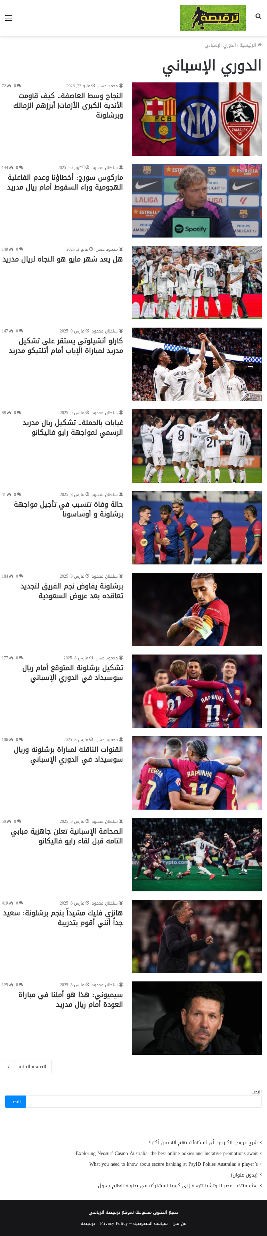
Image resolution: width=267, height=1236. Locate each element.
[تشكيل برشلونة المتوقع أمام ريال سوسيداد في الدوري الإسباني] (197, 691)
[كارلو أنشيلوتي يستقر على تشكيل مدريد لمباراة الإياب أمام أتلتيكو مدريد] (197, 364)
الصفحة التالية (32, 1066)
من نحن (179, 1223)
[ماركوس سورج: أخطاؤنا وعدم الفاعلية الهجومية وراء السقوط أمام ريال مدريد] (197, 201)
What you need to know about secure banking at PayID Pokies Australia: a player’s (173, 1164)
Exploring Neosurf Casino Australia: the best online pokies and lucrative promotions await (167, 1153)
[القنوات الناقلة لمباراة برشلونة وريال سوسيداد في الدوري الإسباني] (197, 773)
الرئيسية (249, 45)
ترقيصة (88, 1223)
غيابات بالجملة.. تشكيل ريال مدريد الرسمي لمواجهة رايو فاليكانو (73, 427)
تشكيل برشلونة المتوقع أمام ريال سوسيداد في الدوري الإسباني (72, 672)
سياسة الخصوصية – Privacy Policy (134, 1223)
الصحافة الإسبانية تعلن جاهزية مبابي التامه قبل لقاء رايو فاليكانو (67, 836)
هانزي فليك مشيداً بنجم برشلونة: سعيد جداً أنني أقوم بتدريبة (63, 917)
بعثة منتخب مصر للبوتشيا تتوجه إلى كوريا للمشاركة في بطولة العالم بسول (178, 1185)
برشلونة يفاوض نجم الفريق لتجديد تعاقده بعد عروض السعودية (72, 590)
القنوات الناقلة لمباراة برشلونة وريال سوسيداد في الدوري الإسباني (68, 754)
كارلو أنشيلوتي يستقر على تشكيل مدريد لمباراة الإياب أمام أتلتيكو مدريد (66, 345)
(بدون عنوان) (244, 1175)
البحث (256, 1091)
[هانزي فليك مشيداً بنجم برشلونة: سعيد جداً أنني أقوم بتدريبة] (197, 936)
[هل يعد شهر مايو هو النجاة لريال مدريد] (197, 282)
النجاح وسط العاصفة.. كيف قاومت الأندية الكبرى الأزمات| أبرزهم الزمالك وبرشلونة (68, 105)
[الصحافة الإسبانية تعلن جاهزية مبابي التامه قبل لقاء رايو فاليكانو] (197, 854)
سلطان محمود (105, 167)
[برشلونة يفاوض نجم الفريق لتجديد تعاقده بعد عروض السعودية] (197, 609)
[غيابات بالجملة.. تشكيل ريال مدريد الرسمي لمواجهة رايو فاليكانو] (197, 446)
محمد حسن (108, 86)
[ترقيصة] (213, 18)
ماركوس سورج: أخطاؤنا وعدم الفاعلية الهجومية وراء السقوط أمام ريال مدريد (65, 182)
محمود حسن (107, 249)
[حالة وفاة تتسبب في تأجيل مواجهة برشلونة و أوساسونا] (197, 527)
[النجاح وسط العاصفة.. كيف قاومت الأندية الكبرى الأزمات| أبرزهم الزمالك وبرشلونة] (197, 119)
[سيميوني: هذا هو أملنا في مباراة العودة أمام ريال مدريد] (197, 1018)
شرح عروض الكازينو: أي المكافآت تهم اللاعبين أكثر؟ (203, 1142)
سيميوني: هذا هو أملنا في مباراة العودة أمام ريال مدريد (70, 999)
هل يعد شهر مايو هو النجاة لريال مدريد (62, 259)
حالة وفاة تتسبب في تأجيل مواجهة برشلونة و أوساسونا (68, 509)
